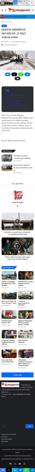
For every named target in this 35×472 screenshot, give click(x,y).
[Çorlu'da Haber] (19, 10)
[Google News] (17, 184)
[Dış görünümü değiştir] (6, 11)
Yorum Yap (17, 375)
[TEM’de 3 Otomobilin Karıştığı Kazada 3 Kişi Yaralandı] (9, 275)
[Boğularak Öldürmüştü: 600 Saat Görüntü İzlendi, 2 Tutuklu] (25, 314)
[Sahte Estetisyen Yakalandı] (25, 334)
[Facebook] (8, 74)
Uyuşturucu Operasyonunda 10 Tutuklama (23, 303)
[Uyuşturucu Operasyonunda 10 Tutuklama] (25, 295)
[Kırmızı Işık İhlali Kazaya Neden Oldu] (9, 353)
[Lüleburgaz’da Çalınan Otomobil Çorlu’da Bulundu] (7, 158)
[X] (14, 74)
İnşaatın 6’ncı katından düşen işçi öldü (15, 16)
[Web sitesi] (17, 206)
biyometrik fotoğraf (6, 439)
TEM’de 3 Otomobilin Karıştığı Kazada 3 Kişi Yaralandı (8, 283)
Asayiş (10, 21)
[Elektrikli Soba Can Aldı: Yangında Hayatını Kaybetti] (25, 275)
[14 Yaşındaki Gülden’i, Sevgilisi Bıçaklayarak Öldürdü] (9, 334)
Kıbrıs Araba (4, 441)
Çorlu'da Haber (18, 202)
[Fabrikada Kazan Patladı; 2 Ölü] (9, 314)
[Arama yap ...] (2, 11)
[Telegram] (27, 74)
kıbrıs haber (4, 436)
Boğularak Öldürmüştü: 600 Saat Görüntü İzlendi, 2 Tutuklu (25, 322)
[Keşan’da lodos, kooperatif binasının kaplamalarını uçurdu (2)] (7, 167)
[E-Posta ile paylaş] (17, 78)
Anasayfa (5, 21)
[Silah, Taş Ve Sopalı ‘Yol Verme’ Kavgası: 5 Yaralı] (9, 295)
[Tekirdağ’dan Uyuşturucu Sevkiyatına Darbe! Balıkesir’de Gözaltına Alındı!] (25, 353)
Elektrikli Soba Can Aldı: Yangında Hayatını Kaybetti (25, 283)
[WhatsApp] (21, 74)
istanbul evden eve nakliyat (8, 434)
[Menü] (33, 11)
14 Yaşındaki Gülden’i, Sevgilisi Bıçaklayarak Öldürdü (8, 342)
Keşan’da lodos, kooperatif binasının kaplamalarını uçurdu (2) (23, 167)
